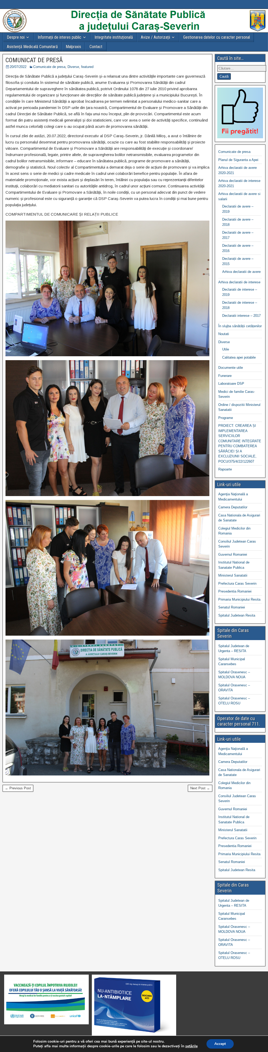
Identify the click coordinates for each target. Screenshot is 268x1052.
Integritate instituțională (113, 37)
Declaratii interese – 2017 (241, 316)
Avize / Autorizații (155, 37)
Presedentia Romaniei (235, 591)
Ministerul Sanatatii (232, 575)
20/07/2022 (18, 67)
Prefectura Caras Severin (237, 583)
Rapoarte (225, 469)
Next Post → (200, 788)
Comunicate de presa (49, 67)
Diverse (73, 67)
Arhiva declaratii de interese (239, 282)
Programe (225, 418)
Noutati (223, 334)
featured (87, 67)
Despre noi (16, 37)
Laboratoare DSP (231, 384)
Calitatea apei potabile (239, 357)
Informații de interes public (59, 37)
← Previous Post (18, 788)
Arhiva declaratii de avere (241, 272)
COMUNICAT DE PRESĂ (34, 60)
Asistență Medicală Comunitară (32, 46)
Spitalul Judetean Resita (236, 615)
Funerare (225, 376)
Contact (96, 46)
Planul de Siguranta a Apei (238, 160)
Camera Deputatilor (232, 507)
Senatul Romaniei (231, 607)
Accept (220, 1043)
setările (191, 1046)
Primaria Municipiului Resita (239, 599)
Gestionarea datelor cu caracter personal (216, 37)
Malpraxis (73, 46)
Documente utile (230, 368)
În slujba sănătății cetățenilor (240, 326)
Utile (225, 349)
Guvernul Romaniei (232, 554)
